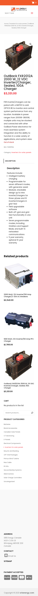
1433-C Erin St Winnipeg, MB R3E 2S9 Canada (13, 543)
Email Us (12, 556)
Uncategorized (9, 481)
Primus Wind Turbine (11, 458)
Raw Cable (8, 462)
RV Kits (6, 466)
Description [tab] (10, 161)
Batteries (7, 424)
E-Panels (7, 439)
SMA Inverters (9, 474)
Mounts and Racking (11, 451)
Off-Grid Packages (11, 455)
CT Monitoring (9, 436)
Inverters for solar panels (18, 24)
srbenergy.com (27, 593)
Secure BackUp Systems (13, 470)
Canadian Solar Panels (12, 432)
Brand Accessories (10, 428)
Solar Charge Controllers (13, 478)
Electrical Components (12, 443)
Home (6, 24)
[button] (30, 44)
